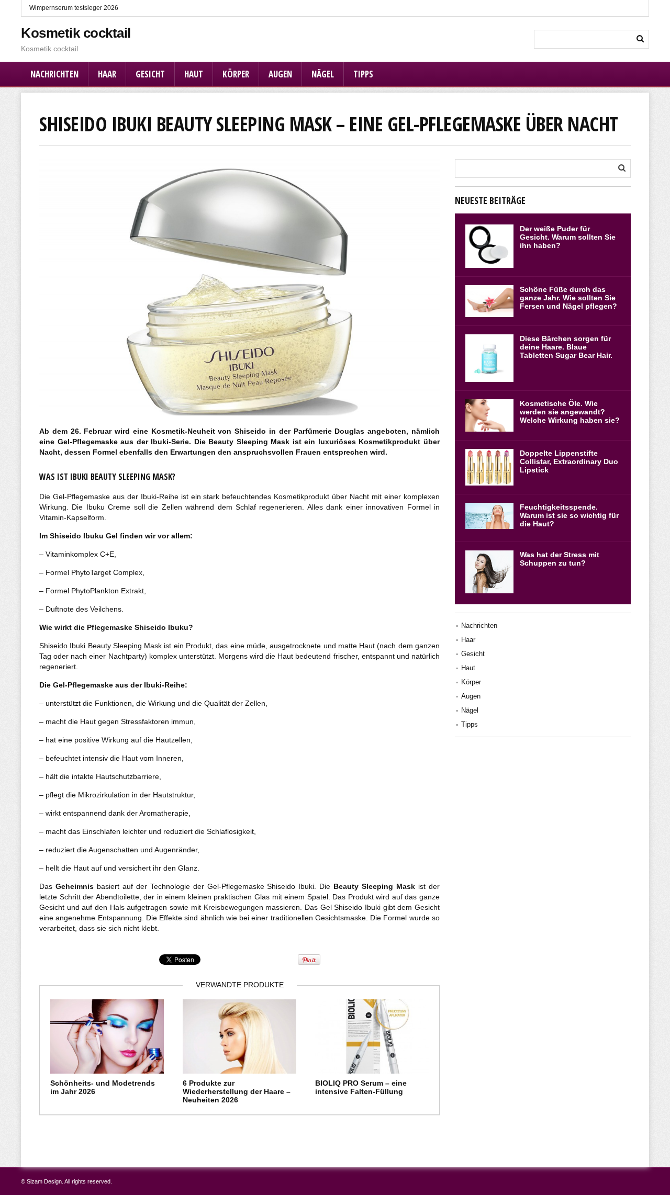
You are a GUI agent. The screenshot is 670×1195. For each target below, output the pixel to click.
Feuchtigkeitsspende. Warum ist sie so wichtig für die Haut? (569, 515)
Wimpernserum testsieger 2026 (73, 8)
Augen (280, 74)
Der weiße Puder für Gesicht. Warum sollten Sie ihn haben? (568, 237)
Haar (107, 74)
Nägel (322, 74)
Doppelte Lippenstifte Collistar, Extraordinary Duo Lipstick (569, 461)
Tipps (363, 74)
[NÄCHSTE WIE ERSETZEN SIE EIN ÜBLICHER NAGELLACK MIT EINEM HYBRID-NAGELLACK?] (659, 571)
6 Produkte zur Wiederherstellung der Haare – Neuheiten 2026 (237, 1091)
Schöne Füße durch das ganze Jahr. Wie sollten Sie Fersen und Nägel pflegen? (568, 297)
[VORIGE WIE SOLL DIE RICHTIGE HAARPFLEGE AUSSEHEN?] (10, 571)
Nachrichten (54, 74)
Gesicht (150, 74)
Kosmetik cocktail (76, 33)
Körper (235, 74)
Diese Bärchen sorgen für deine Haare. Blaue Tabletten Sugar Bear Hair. (566, 346)
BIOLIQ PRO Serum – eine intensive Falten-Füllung (361, 1087)
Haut (193, 74)
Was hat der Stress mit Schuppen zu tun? (559, 558)
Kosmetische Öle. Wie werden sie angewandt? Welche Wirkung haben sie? (570, 411)
